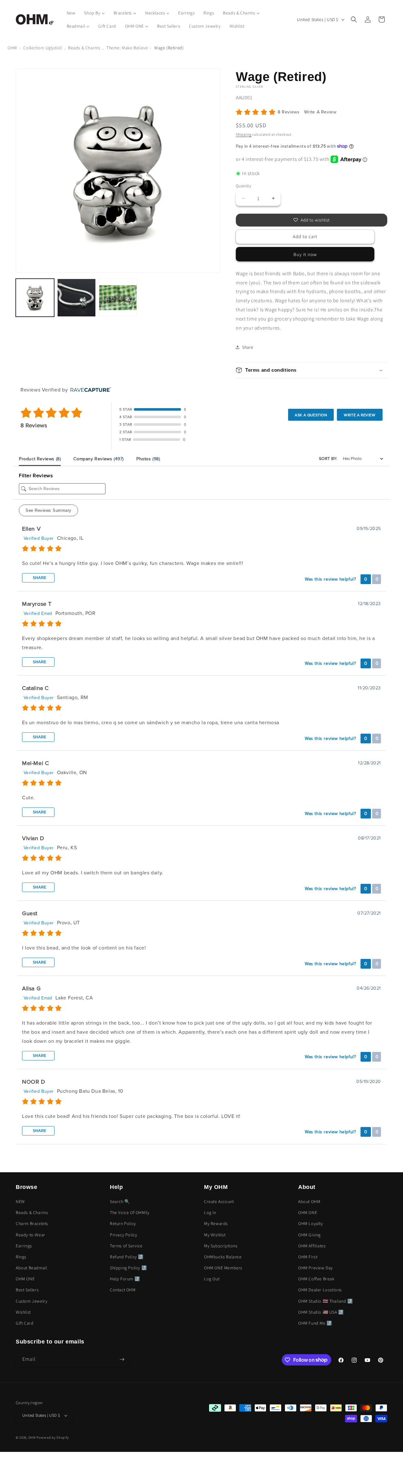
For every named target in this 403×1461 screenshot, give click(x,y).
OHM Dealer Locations (320, 1290)
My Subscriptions (221, 1246)
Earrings (24, 1246)
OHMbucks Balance (223, 1257)
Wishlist (23, 1312)
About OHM (309, 1201)
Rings (21, 1257)
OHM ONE (25, 1279)
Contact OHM (123, 1290)
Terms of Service (126, 1246)
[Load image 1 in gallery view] (35, 298)
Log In (210, 1212)
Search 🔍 (120, 1201)
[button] (354, 19)
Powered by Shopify (53, 1437)
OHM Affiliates (312, 1246)
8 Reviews (289, 112)
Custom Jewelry (31, 1301)
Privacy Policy (123, 1235)
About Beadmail (31, 1268)
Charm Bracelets (32, 1223)
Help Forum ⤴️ (125, 1279)
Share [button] (247, 347)
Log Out (211, 1279)
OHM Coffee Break (316, 1279)
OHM (12, 48)
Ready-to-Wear (30, 1235)
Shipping (244, 134)
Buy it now (305, 254)
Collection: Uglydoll (42, 48)
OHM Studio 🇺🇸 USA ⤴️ (321, 1312)
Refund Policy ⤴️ (127, 1257)
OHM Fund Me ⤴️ (315, 1323)
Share (39, 578)
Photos (148, 459)
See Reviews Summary (48, 510)
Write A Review (320, 112)
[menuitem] (71, 12)
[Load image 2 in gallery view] (76, 298)
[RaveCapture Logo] (89, 390)
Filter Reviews (36, 476)
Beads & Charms (84, 48)
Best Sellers (27, 1290)
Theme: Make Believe (127, 48)
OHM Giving (309, 1235)
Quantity (243, 186)
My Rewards (216, 1223)
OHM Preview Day (315, 1268)
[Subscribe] (122, 1359)
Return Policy (123, 1223)
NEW (20, 1201)
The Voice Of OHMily (129, 1212)
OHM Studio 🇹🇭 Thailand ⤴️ (325, 1301)
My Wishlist (215, 1235)
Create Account (219, 1201)
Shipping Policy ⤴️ (128, 1268)
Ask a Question (311, 415)
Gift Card (24, 1323)
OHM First (307, 1257)
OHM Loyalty (310, 1223)
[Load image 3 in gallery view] (118, 298)
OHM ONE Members (223, 1268)
